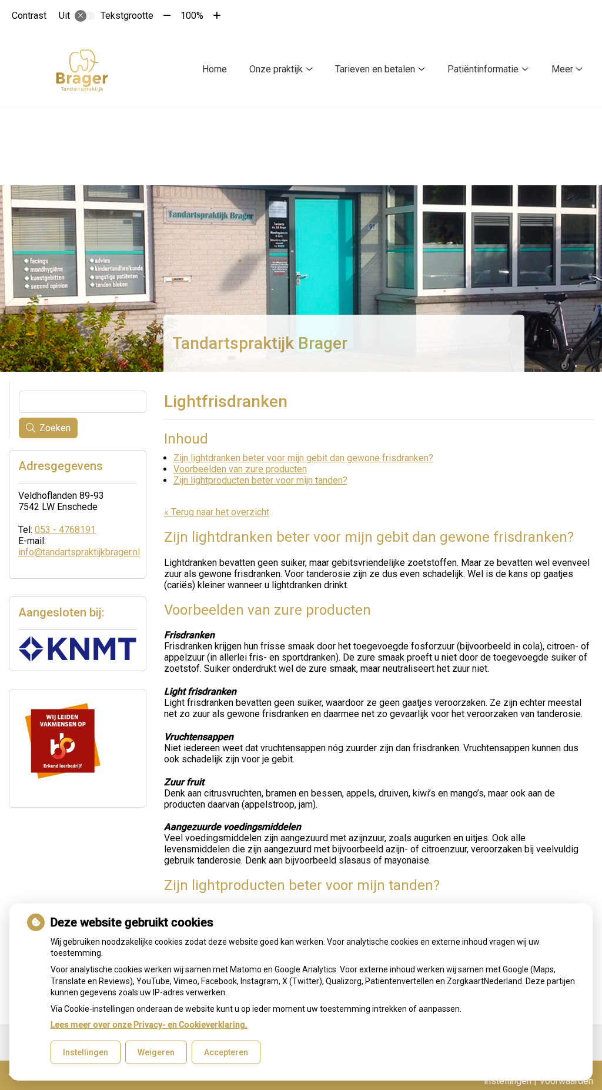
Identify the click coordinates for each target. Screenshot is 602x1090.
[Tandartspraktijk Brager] (82, 69)
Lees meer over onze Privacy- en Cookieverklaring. (149, 1024)
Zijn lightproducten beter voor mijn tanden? (260, 480)
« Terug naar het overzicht (216, 512)
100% (191, 15)
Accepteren (226, 1052)
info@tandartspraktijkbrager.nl (79, 552)
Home (214, 69)
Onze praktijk (276, 69)
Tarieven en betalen (375, 69)
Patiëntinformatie (483, 69)
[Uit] (85, 16)
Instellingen (85, 1052)
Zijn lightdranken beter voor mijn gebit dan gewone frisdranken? (303, 458)
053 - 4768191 (65, 529)
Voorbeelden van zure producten (240, 469)
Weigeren (156, 1052)
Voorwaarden (566, 1080)
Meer (562, 69)
